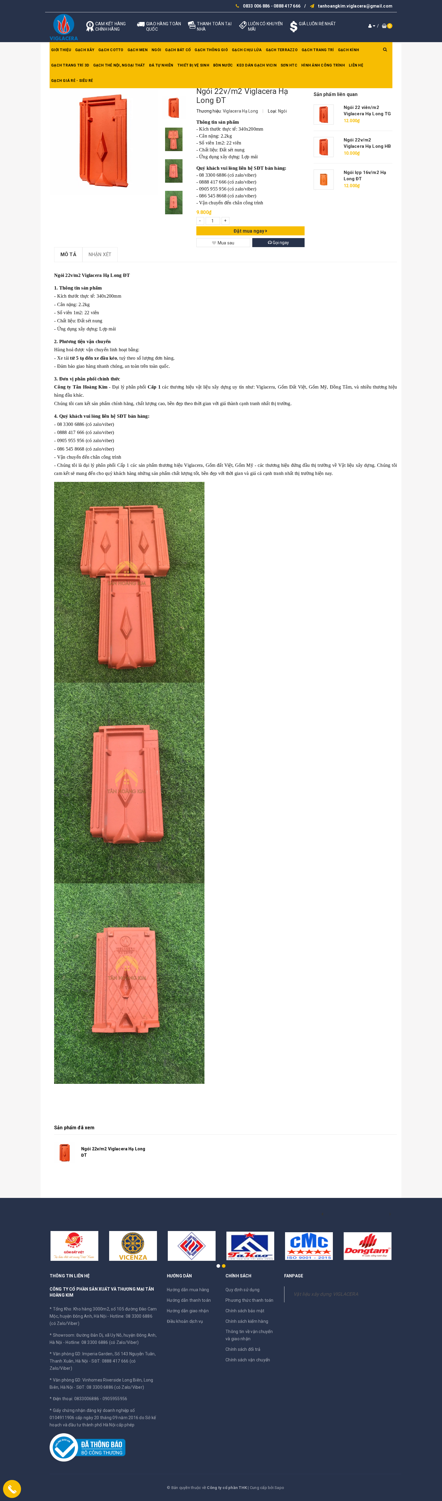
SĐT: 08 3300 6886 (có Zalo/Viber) (110, 1387)
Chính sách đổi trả (243, 1349)
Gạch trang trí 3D (70, 65)
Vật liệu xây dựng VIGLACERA (325, 1294)
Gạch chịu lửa (247, 50)
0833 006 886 (256, 6)
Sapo (279, 1487)
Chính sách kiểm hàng (247, 1321)
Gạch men (137, 50)
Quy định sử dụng (242, 1289)
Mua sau (226, 242)
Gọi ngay (280, 242)
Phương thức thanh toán (250, 1300)
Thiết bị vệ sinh (193, 65)
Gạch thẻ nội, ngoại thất (119, 65)
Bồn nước (223, 65)
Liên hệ (356, 65)
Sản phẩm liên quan (336, 94)
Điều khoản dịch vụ (185, 1321)
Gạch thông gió (211, 50)
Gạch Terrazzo (282, 50)
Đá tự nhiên (161, 65)
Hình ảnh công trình (323, 65)
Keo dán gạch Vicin (257, 65)
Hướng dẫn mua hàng (188, 1289)
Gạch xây (84, 50)
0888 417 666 (287, 6)
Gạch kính (348, 50)
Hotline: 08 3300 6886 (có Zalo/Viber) (102, 1342)
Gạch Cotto (111, 50)
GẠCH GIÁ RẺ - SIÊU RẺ (72, 81)
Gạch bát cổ (178, 50)
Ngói (156, 50)
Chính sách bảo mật (245, 1310)
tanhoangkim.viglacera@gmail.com (355, 6)
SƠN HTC (289, 65)
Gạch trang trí (318, 50)
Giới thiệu (61, 50)
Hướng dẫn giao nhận (188, 1310)
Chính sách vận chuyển (248, 1359)
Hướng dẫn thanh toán (189, 1300)
